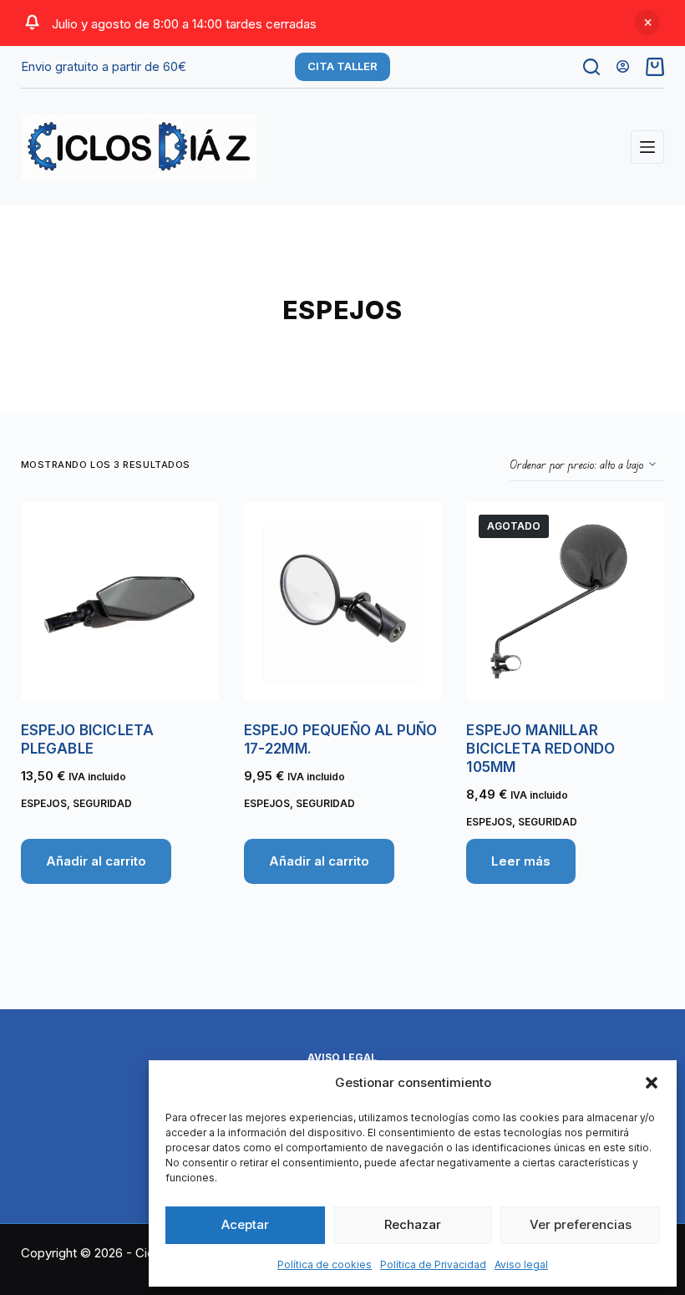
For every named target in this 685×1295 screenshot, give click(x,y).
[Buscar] (591, 66)
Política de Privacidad (433, 1264)
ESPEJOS (44, 803)
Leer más (521, 861)
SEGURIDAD (102, 803)
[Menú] (647, 147)
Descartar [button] (647, 22)
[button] (651, 1082)
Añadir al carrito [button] (96, 861)
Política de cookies (324, 1264)
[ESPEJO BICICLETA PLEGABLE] (120, 601)
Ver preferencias (581, 1224)
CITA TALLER (342, 66)
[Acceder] (622, 66)
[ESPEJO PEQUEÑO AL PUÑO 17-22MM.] (343, 601)
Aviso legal (521, 1264)
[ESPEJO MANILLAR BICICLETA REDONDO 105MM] (565, 601)
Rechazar (412, 1224)
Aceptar (245, 1224)
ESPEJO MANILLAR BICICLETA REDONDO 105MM (540, 748)
